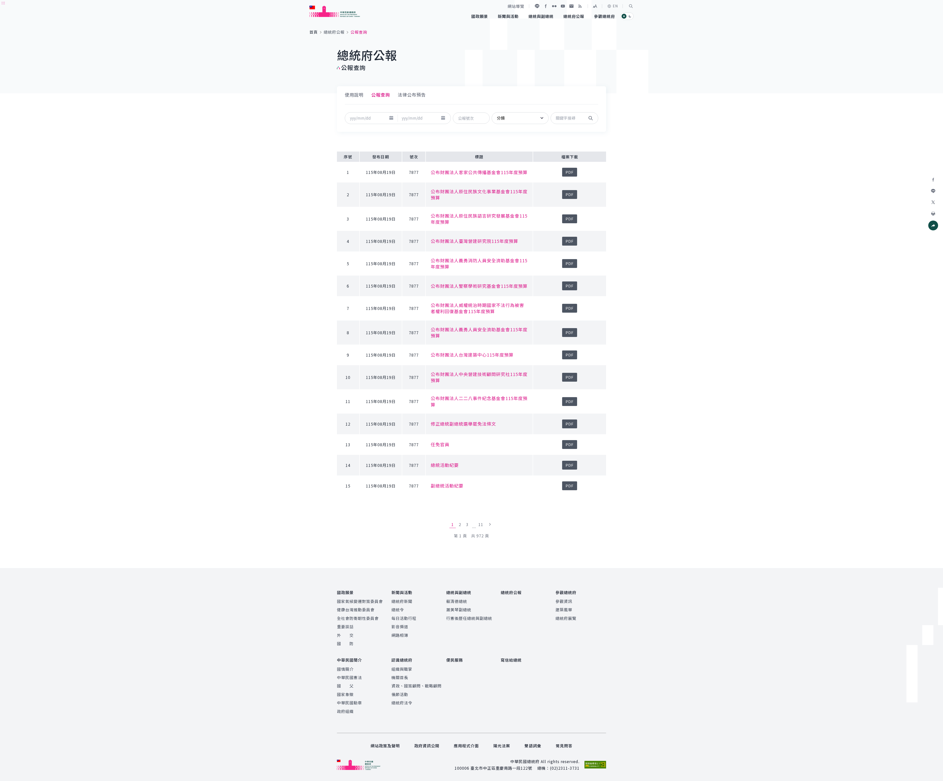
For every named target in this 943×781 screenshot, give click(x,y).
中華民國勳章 (349, 703)
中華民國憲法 (349, 677)
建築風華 (563, 610)
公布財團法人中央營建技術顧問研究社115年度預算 (479, 377)
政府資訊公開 (426, 746)
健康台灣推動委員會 (355, 610)
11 (480, 524)
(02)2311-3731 (565, 768)
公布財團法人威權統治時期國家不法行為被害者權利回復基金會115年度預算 (477, 308)
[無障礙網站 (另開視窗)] (595, 764)
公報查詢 (380, 94)
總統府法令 (401, 703)
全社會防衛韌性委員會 (358, 618)
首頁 (313, 32)
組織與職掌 (401, 669)
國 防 (345, 643)
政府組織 (345, 711)
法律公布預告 (412, 94)
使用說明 (354, 94)
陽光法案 (501, 746)
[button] (631, 6)
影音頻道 (399, 626)
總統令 (397, 610)
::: (3, 2)
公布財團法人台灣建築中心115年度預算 (472, 354)
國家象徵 (345, 694)
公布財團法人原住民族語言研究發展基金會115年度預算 (479, 218)
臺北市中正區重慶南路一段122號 (501, 768)
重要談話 (345, 626)
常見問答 (564, 746)
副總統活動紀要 (447, 485)
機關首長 (399, 677)
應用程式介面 (466, 746)
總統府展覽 (565, 618)
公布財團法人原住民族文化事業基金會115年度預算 (479, 194)
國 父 (345, 686)
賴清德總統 (456, 601)
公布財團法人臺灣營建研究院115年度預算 (474, 241)
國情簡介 (345, 669)
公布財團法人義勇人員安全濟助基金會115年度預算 (479, 332)
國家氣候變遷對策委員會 (360, 601)
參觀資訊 (563, 601)
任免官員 (440, 444)
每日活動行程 (403, 618)
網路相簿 (399, 635)
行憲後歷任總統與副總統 (469, 618)
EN (615, 5)
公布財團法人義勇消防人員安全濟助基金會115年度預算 (479, 263)
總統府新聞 (401, 601)
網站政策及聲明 (385, 746)
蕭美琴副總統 (458, 610)
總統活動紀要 (445, 465)
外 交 (345, 635)
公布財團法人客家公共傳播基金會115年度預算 (479, 172)
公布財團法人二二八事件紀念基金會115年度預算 (479, 401)
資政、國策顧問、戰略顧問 (416, 686)
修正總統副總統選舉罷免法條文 (463, 423)
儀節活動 (399, 694)
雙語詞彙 (533, 746)
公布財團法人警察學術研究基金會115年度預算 (479, 286)
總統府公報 (334, 32)
